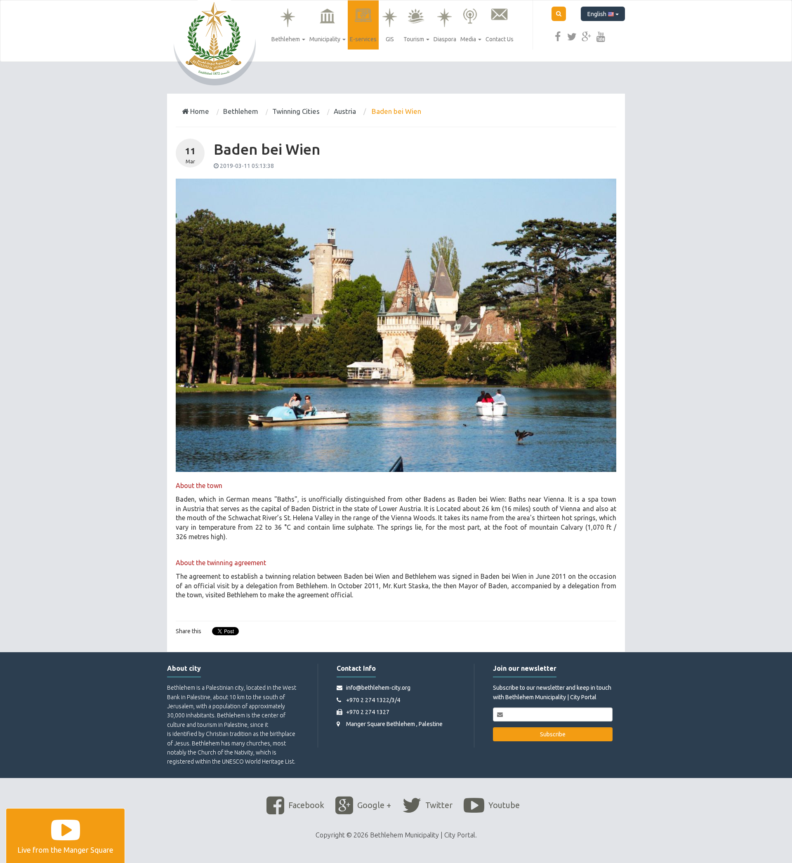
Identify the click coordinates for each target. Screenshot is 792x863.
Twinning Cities (296, 111)
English (597, 14)
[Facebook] (558, 36)
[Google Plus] (586, 36)
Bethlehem (240, 111)
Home (199, 111)
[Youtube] (601, 36)
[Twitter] (572, 36)
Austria (345, 111)
